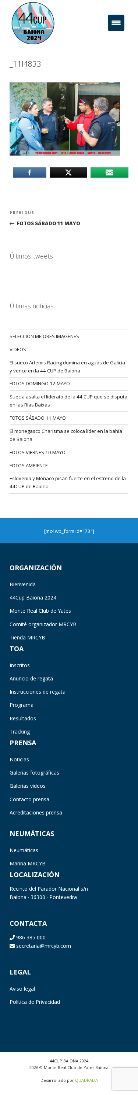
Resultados (23, 718)
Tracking (20, 731)
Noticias (19, 759)
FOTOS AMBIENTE (29, 465)
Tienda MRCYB (27, 637)
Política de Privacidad (35, 1001)
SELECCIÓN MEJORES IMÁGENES (44, 336)
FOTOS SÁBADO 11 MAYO (38, 418)
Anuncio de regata (31, 678)
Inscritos (20, 665)
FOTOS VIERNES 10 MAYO (38, 452)
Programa (21, 704)
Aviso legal (22, 988)
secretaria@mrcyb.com (43, 945)
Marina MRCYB (28, 863)
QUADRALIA (86, 1080)
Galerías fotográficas (34, 772)
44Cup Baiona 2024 (33, 597)
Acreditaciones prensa (36, 812)
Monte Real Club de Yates (40, 610)
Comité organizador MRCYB (43, 624)
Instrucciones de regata (38, 691)
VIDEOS (18, 349)
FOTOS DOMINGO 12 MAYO (40, 383)
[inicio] (44, 22)
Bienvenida (23, 584)
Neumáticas (24, 850)
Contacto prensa (29, 799)
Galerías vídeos (28, 785)
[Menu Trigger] (116, 23)
